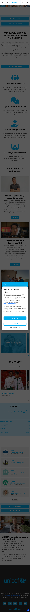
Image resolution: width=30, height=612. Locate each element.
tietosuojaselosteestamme (10, 303)
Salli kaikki (15, 318)
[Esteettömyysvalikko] (28, 610)
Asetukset (15, 323)
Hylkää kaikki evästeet (15, 327)
